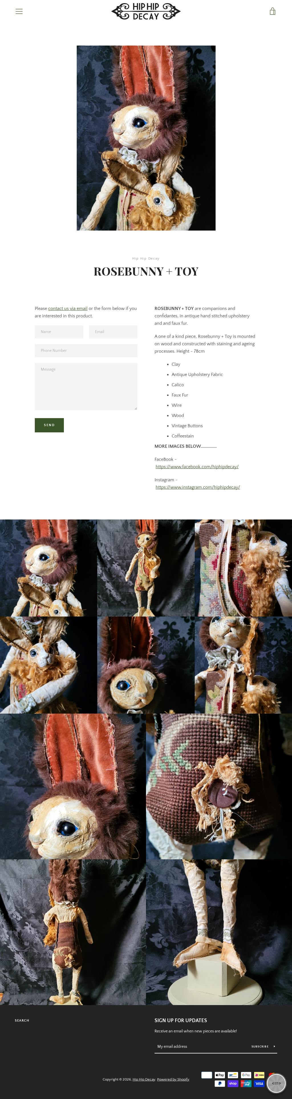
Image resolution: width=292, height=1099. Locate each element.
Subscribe (261, 1046)
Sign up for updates (181, 1021)
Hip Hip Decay (144, 1079)
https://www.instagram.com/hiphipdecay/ (198, 487)
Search (22, 1020)
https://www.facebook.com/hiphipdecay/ (197, 466)
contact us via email (68, 308)
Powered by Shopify (173, 1079)
